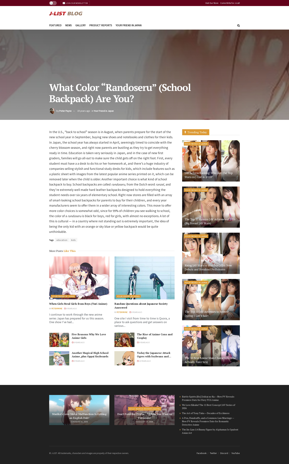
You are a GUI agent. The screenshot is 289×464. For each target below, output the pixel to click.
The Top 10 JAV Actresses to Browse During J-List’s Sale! (207, 314)
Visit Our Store (211, 3)
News (68, 25)
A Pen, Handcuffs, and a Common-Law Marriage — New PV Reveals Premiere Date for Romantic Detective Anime (208, 421)
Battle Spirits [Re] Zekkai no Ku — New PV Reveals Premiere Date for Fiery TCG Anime (208, 398)
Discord (224, 453)
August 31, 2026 (80, 421)
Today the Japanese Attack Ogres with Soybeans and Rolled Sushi (153, 356)
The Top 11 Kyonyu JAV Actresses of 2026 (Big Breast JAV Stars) (210, 221)
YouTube (235, 453)
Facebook (202, 453)
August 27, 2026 (145, 421)
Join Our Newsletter (77, 3)
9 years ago (71, 308)
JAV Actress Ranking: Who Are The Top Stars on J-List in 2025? (209, 175)
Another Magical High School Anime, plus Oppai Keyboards (90, 354)
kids (73, 240)
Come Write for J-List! (230, 3)
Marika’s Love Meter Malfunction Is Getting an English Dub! (79, 416)
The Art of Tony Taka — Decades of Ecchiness (205, 413)
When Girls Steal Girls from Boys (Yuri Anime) (78, 304)
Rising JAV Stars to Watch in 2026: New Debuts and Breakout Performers (208, 267)
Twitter (213, 453)
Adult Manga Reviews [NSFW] (144, 408)
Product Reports (100, 25)
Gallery (80, 25)
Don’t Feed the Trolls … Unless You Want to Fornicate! (144, 416)
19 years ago (83, 110)
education (62, 240)
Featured (55, 25)
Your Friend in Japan (128, 25)
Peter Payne (65, 110)
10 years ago (145, 361)
